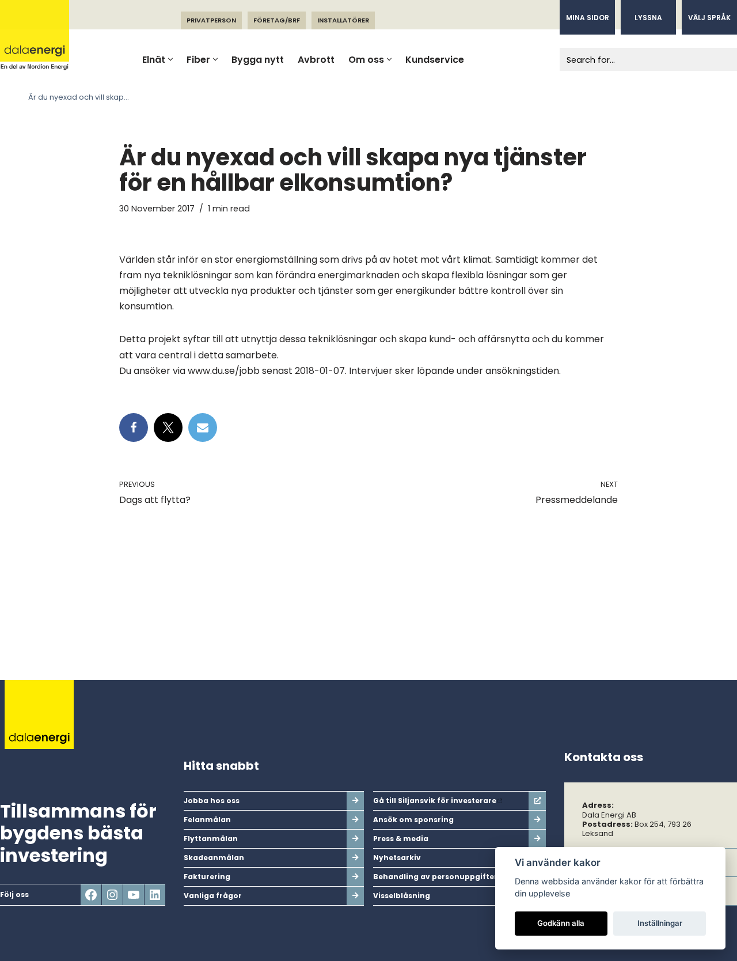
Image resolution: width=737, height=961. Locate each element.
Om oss (366, 59)
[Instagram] (112, 894)
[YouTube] (133, 894)
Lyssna (648, 17)
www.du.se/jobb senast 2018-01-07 (266, 370)
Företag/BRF (276, 20)
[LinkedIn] (155, 894)
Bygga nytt (257, 59)
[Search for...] (635, 59)
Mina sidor (587, 17)
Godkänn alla (560, 923)
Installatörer (343, 20)
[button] (170, 59)
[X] (168, 427)
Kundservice (434, 59)
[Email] (202, 427)
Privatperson (211, 20)
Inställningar (659, 923)
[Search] (724, 59)
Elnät (153, 59)
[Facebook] (133, 427)
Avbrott (316, 59)
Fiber (198, 59)
